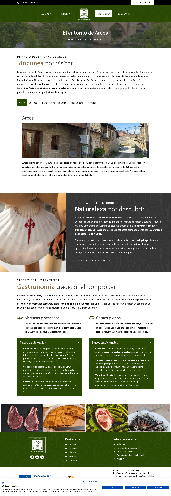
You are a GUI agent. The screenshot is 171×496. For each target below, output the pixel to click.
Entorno (104, 14)
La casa (46, 14)
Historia (64, 14)
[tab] (22, 102)
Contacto (144, 2)
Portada (73, 40)
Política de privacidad (90, 481)
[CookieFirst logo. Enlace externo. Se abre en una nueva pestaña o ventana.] (3, 483)
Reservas (123, 14)
